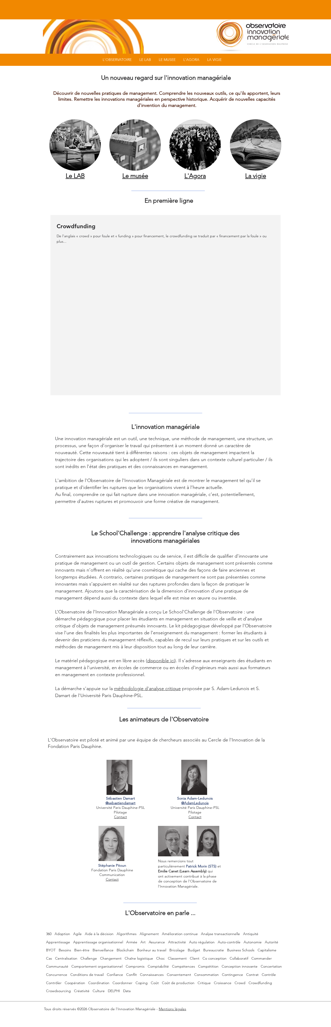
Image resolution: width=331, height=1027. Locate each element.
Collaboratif (239, 958)
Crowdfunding (260, 983)
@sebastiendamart (121, 803)
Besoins (65, 950)
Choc (160, 958)
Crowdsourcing (58, 991)
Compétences (183, 966)
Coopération (75, 983)
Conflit (131, 974)
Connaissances (152, 974)
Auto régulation (202, 942)
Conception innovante (240, 966)
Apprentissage (58, 942)
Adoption (62, 933)
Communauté (57, 966)
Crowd (240, 983)
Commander (261, 958)
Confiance (115, 974)
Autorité (271, 942)
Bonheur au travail (151, 950)
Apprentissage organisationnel (98, 942)
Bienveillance (103, 950)
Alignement (149, 933)
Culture (99, 991)
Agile (77, 933)
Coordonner (122, 983)
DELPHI (114, 991)
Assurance (157, 942)
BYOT (51, 950)
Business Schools (240, 950)
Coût (155, 983)
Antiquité (250, 933)
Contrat (252, 974)
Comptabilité (158, 966)
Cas (49, 958)
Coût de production (178, 983)
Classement (177, 958)
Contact (120, 817)
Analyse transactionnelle (220, 933)
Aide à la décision (99, 933)
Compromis (135, 966)
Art (143, 942)
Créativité (81, 991)
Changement (111, 958)
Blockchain (125, 950)
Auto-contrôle (229, 942)
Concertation (271, 966)
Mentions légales (172, 1009)
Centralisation (66, 958)
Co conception (214, 958)
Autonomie (253, 942)
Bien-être (81, 950)
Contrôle (269, 974)
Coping (142, 983)
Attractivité (177, 942)
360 (48, 933)
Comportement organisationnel (97, 966)
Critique (204, 983)
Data (127, 991)
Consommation (206, 974)
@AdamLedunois (195, 803)
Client (194, 958)
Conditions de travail (87, 974)
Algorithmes (127, 933)
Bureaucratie (213, 950)
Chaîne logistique (139, 958)
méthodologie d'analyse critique (147, 688)
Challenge (88, 958)
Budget (194, 950)
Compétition (208, 966)
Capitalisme (267, 950)
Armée (131, 942)
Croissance (222, 983)
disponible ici (161, 660)
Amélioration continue (180, 933)
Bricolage (177, 950)
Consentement (179, 974)
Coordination (98, 983)
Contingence (232, 974)
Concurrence (56, 974)
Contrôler (54, 983)
